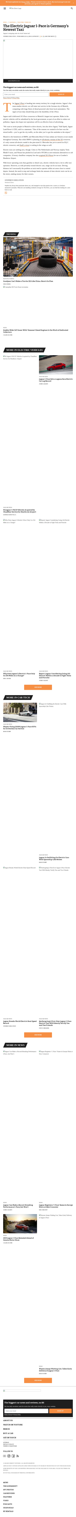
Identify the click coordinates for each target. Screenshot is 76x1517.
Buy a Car (8, 1433)
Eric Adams (7, 678)
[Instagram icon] (9, 1456)
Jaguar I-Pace (19, 103)
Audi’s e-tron (24, 145)
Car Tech (12, 22)
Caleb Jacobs (7, 335)
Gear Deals (8, 1508)
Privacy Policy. (16, 98)
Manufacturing (8, 278)
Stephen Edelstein (9, 36)
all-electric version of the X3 (52, 140)
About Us (8, 1420)
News (5, 22)
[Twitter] (6, 193)
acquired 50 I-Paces (46, 155)
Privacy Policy (25, 2)
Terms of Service (7, 98)
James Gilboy (43, 384)
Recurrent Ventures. (14, 1463)
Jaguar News (7, 507)
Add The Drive (50, 36)
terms (65, 1468)
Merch (6, 1429)
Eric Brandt (43, 1210)
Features (7, 1497)
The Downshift (10, 1486)
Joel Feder (6, 284)
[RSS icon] (17, 1456)
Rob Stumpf (7, 731)
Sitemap (6, 1442)
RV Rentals (8, 1511)
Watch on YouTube (13, 1425)
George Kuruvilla (9, 514)
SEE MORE (38, 687)
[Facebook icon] (13, 1456)
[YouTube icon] (4, 1456)
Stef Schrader (44, 1028)
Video (6, 1500)
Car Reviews (9, 1493)
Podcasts (7, 1504)
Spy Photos (8, 1490)
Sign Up (61, 94)
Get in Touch (9, 1438)
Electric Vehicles (24, 22)
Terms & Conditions (10, 1446)
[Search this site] (72, 8)
